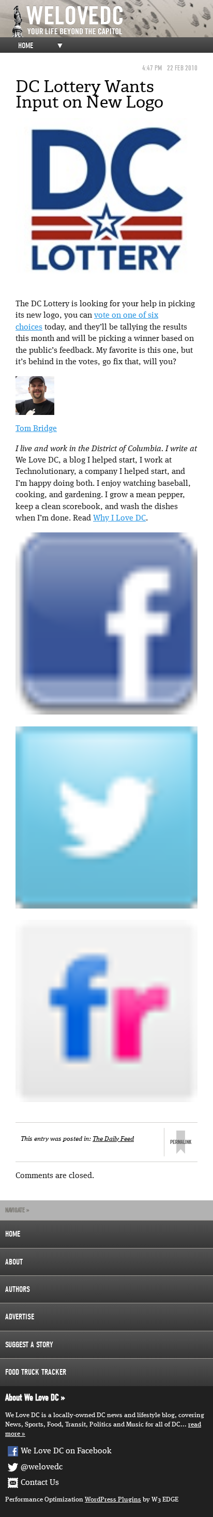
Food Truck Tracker (35, 1372)
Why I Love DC (119, 518)
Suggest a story (29, 1344)
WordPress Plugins (113, 1499)
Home (25, 45)
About (14, 1262)
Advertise (19, 1316)
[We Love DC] (111, 21)
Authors (17, 1289)
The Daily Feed (113, 1139)
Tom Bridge (36, 429)
